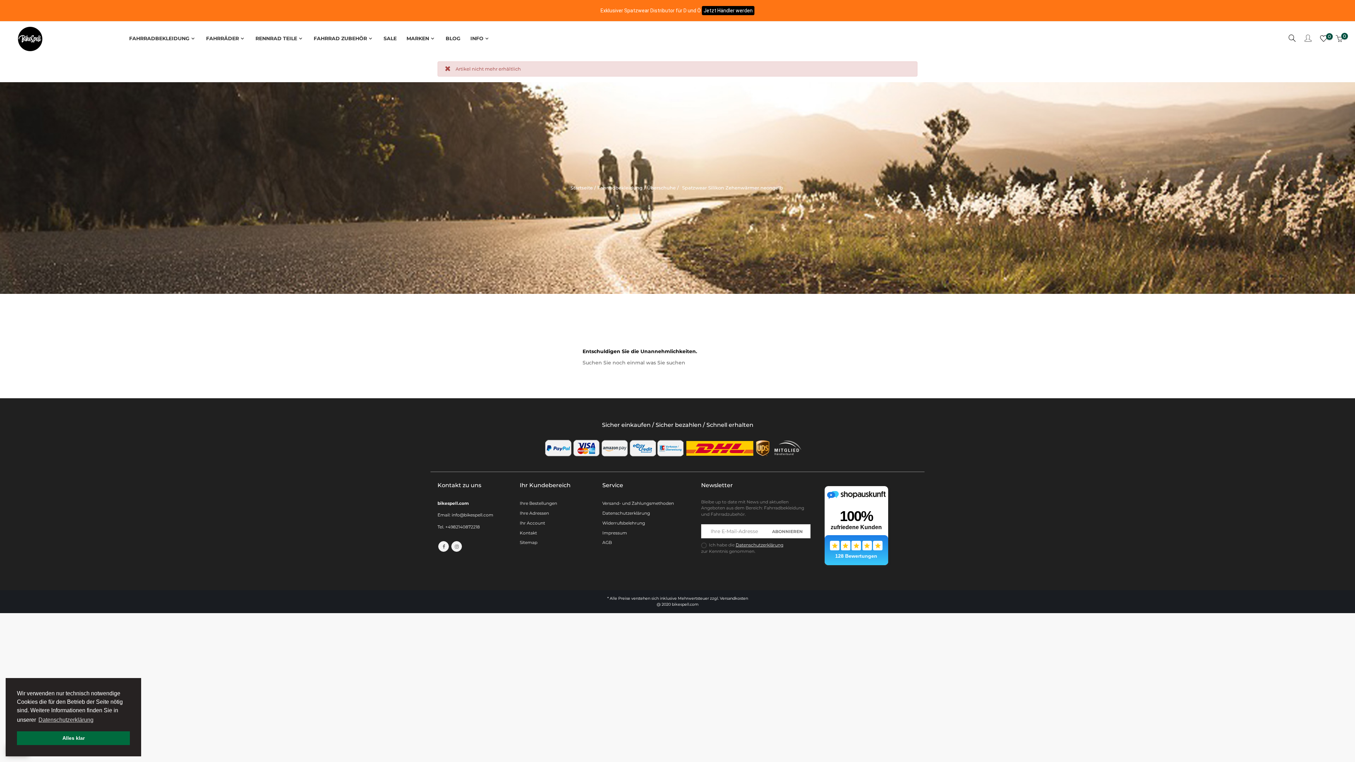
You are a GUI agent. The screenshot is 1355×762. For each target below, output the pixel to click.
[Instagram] (456, 546)
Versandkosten (734, 598)
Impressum (614, 533)
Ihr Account (532, 523)
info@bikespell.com (472, 515)
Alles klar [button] (73, 738)
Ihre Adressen (534, 513)
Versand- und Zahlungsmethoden (638, 503)
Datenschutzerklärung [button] (66, 720)
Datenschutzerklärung (626, 513)
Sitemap (528, 542)
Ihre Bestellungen (538, 503)
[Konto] (1308, 39)
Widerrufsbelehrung (623, 523)
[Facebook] (443, 546)
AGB (607, 542)
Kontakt (528, 533)
